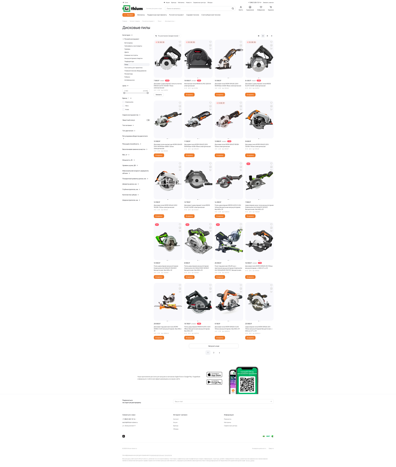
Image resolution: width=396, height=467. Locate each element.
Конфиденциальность (259, 448)
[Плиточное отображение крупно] (259, 36)
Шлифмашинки (129, 80)
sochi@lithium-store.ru (130, 422)
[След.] (219, 352)
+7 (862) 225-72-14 (254, 2)
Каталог (176, 419)
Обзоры (175, 429)
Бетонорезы (128, 43)
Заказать (159, 95)
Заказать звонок (268, 2)
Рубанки (127, 77)
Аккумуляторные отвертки (133, 58)
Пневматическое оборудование (135, 71)
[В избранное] (180, 42)
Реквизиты (227, 419)
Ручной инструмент (131, 39)
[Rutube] (123, 436)
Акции (175, 422)
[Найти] (232, 8)
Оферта (271, 448)
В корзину (189, 95)
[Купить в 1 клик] (210, 49)
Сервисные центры (230, 426)
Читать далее (250, 461)
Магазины (227, 422)
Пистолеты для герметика (133, 68)
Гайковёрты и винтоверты (133, 46)
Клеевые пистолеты (131, 55)
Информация (229, 415)
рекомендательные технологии (161, 455)
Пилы (126, 64)
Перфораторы (129, 61)
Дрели (126, 52)
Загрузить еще (213, 346)
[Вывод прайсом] (272, 36)
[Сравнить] (180, 45)
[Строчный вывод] (267, 36)
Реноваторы (128, 74)
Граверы (127, 49)
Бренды (175, 426)
